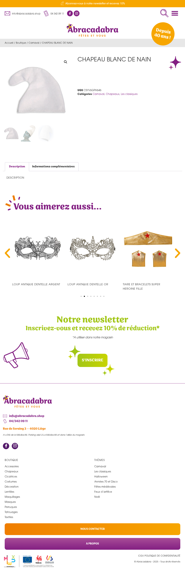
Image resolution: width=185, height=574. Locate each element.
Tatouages (11, 512)
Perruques (11, 506)
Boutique (21, 42)
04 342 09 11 (57, 13)
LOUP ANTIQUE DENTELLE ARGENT (36, 284)
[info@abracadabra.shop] (7, 13)
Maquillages (12, 496)
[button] (164, 13)
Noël (97, 496)
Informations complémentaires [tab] (53, 166)
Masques (10, 501)
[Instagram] (15, 446)
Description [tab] (17, 166)
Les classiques (129, 93)
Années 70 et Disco (106, 481)
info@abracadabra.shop (26, 13)
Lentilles (9, 491)
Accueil (9, 42)
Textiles (9, 517)
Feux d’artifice (103, 491)
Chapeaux (112, 93)
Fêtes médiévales (105, 486)
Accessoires (12, 466)
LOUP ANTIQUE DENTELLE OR (88, 284)
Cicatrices (11, 476)
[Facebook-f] (70, 13)
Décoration (12, 486)
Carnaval (34, 42)
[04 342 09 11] (46, 13)
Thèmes (99, 460)
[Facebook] (6, 446)
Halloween (101, 476)
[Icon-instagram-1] (76, 13)
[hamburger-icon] (175, 13)
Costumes (11, 481)
